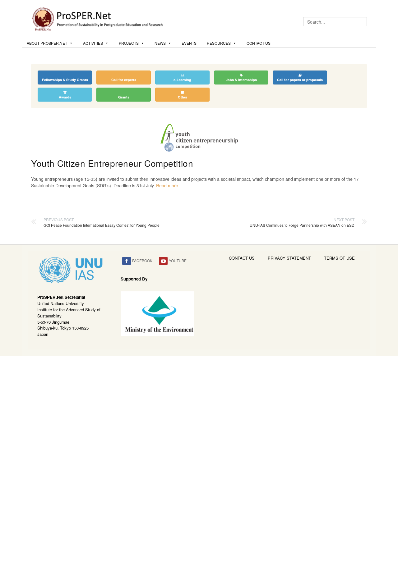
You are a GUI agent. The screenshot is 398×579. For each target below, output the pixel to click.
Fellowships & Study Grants (65, 79)
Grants (123, 97)
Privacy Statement (289, 258)
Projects (129, 43)
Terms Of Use (339, 258)
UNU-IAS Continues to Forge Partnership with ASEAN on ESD (302, 222)
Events (189, 43)
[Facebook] (126, 261)
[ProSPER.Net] (98, 18)
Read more (167, 185)
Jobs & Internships (241, 79)
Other (182, 97)
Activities (93, 43)
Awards (65, 97)
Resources (219, 43)
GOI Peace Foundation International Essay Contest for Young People (102, 222)
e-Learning (182, 79)
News (160, 43)
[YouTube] (163, 261)
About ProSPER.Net (47, 43)
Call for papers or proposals (300, 79)
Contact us (259, 43)
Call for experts (123, 79)
